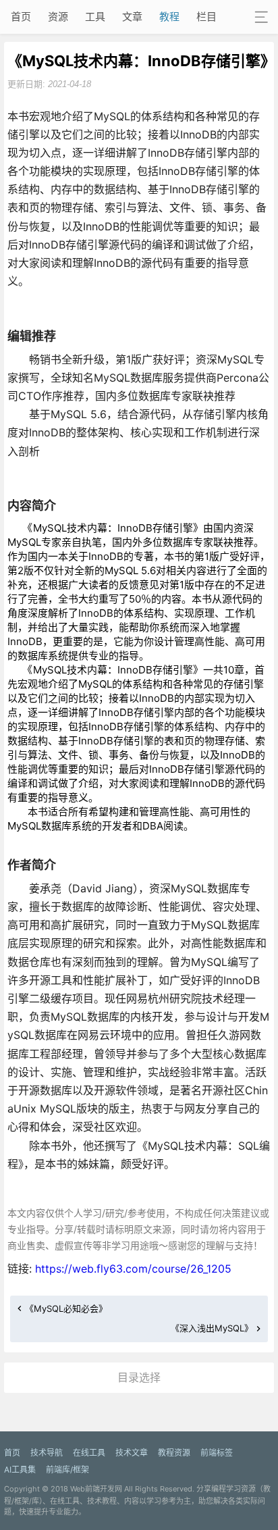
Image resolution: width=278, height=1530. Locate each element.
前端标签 (216, 1453)
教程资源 (174, 1453)
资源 (58, 16)
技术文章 (131, 1453)
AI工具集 (20, 1469)
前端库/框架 (67, 1469)
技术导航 (46, 1453)
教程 (169, 16)
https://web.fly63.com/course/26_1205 (133, 1268)
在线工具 (89, 1453)
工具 (95, 16)
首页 (21, 16)
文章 (132, 16)
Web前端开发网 (96, 1489)
